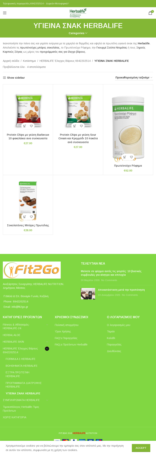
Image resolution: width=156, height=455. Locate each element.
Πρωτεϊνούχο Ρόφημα (128, 165)
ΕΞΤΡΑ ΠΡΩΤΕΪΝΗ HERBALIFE (17, 374)
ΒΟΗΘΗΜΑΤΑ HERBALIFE (21, 365)
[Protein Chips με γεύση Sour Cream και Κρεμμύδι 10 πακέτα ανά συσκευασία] (78, 109)
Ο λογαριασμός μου (118, 325)
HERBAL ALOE (11, 335)
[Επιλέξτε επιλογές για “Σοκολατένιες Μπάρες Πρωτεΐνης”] (24, 216)
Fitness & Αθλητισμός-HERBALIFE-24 (16, 326)
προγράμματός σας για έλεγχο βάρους (62, 51)
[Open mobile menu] (5, 13)
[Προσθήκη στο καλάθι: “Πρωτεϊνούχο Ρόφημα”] (124, 157)
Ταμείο (111, 331)
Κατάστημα (29, 60)
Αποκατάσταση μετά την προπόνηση (121, 289)
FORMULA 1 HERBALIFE (20, 358)
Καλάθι (111, 338)
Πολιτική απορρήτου (67, 325)
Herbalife (144, 43)
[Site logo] (78, 12)
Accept (141, 447)
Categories (76, 33)
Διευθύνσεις (114, 351)
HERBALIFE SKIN (13, 341)
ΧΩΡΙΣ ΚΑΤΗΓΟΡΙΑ (14, 417)
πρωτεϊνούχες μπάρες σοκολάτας (40, 47)
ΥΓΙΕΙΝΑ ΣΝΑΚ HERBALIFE (23, 393)
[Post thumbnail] (88, 293)
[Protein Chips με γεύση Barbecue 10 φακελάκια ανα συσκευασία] (28, 109)
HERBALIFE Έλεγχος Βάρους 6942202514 (65, 60)
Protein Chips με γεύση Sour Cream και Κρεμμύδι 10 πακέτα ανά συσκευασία (78, 138)
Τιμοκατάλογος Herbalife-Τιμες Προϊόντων (21, 408)
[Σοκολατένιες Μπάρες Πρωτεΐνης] (28, 200)
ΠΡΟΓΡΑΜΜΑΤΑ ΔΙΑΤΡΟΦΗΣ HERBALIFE (24, 384)
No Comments (109, 280)
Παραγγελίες (114, 344)
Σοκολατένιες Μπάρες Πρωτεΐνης (28, 225)
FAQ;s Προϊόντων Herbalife (71, 344)
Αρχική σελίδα (11, 60)
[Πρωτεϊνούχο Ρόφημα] (128, 124)
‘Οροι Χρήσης (63, 331)
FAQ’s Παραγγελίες (66, 338)
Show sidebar (16, 77)
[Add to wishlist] (31, 126)
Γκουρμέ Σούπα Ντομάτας (111, 47)
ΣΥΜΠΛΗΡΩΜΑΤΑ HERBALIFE (21, 400)
